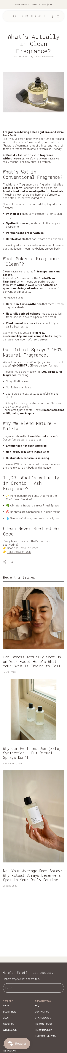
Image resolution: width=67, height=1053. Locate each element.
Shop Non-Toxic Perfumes (22, 548)
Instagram (9, 1050)
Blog (6, 1017)
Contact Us (42, 1011)
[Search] (14, 16)
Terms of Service (45, 1035)
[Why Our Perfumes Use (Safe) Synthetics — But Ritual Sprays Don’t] (33, 709)
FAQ (37, 1005)
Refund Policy (43, 1029)
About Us (8, 1023)
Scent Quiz (9, 1011)
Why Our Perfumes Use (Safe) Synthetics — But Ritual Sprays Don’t (32, 753)
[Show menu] (8, 16)
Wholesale (10, 1029)
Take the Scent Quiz (19, 551)
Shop (6, 1005)
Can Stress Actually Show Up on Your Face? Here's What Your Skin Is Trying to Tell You (32, 661)
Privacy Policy (43, 1023)
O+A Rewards (43, 1017)
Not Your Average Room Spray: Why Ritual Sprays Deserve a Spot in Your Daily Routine (32, 875)
